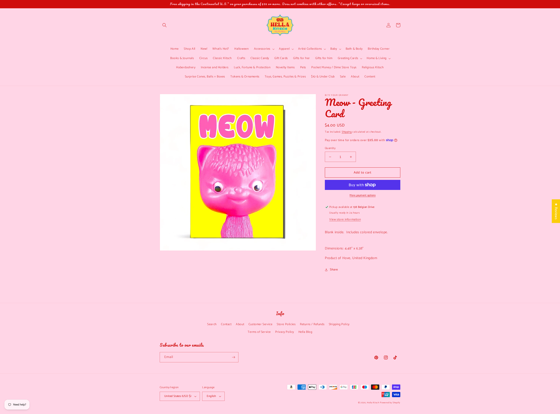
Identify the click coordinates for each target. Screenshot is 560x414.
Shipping (347, 132)
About (240, 324)
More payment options (363, 195)
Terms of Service (259, 332)
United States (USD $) (177, 396)
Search (212, 324)
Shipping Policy (339, 324)
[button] (164, 25)
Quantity (330, 148)
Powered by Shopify (390, 402)
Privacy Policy (284, 332)
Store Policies (286, 324)
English (211, 396)
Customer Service (260, 324)
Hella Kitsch (373, 402)
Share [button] (334, 269)
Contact (226, 324)
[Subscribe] (233, 357)
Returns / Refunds (312, 324)
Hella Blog (305, 332)
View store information (345, 219)
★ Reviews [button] (556, 211)
